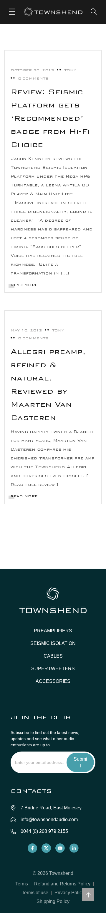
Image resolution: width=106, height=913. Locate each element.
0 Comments (33, 78)
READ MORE (24, 285)
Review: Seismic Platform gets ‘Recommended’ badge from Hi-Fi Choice (50, 118)
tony (70, 70)
